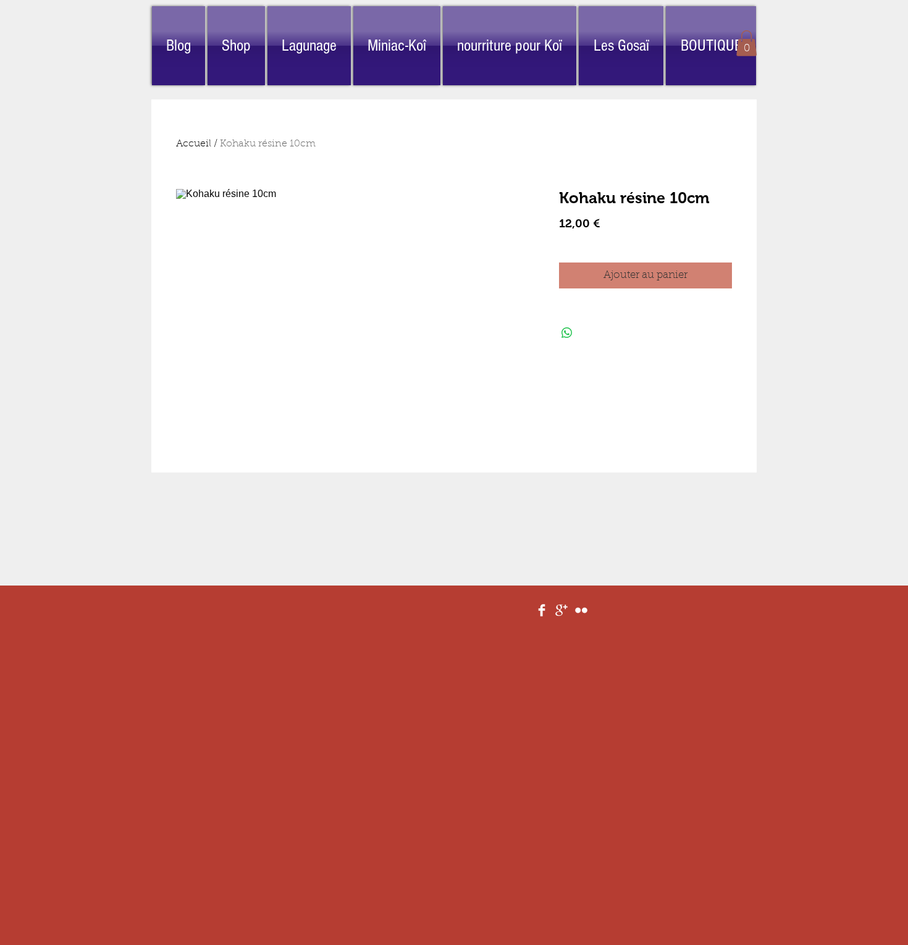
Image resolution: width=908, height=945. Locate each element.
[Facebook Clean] (542, 610)
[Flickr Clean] (581, 610)
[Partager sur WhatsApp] (567, 333)
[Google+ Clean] (561, 610)
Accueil (193, 144)
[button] (746, 43)
